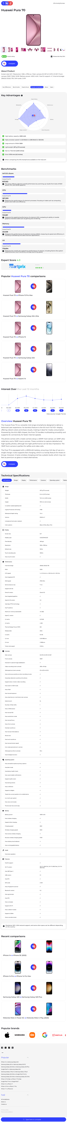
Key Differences (7, 87)
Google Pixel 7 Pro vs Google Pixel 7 (10, 1081)
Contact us (4, 1104)
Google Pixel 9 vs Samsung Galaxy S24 (11, 1069)
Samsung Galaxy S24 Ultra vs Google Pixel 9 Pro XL (14, 1074)
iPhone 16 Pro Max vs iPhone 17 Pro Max (11, 1079)
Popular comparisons (37, 87)
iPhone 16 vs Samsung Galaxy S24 (9, 1062)
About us (3, 1101)
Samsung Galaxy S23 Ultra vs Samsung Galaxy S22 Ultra (15, 1076)
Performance (33, 480)
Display (24, 480)
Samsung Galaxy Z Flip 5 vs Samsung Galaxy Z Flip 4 (14, 1071)
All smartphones (5, 1099)
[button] (15, 1057)
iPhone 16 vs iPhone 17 (7, 1084)
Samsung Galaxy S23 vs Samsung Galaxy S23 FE (13, 1064)
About (46, 87)
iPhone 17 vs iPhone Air (7, 1088)
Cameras (43, 480)
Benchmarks (16, 87)
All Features (6, 480)
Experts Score (25, 87)
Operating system (54, 480)
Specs (51, 87)
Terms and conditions (7, 1112)
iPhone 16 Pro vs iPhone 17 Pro (9, 1086)
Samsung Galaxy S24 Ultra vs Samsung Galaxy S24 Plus (15, 1066)
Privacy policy (5, 1109)
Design (16, 480)
